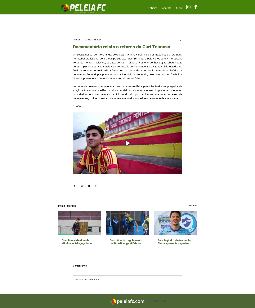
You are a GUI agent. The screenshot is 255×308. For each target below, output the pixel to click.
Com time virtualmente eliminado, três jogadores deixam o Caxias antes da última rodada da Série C (77, 242)
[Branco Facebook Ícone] (195, 7)
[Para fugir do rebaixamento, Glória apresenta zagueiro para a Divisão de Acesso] (175, 223)
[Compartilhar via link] (96, 185)
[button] (193, 15)
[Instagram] (188, 7)
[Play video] (127, 143)
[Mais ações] (180, 39)
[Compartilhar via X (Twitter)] (81, 185)
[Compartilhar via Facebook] (74, 185)
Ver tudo (193, 205)
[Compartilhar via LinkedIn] (88, 185)
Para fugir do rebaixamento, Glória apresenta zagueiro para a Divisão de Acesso (174, 242)
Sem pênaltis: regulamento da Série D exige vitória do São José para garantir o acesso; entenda (126, 242)
